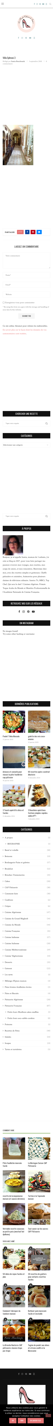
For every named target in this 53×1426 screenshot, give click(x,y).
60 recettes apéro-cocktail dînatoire (39, 773)
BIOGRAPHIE (28, 843)
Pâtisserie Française (27, 1005)
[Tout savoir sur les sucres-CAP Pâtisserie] (39, 1214)
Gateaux (27, 968)
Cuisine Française (27, 931)
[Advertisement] (26, 94)
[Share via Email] (39, 232)
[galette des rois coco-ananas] (39, 722)
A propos (27, 837)
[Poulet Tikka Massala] (14, 722)
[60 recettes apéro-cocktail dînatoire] (39, 757)
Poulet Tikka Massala (11, 736)
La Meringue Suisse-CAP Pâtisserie (37, 1164)
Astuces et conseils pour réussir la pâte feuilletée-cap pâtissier (13, 774)
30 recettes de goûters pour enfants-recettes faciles (37, 1277)
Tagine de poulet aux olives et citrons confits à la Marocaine (38, 1348)
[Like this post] (21, 232)
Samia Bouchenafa (18, 61)
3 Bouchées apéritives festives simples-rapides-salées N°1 (38, 813)
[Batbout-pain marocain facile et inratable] (39, 1296)
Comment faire (27, 893)
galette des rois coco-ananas (36, 738)
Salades (27, 1037)
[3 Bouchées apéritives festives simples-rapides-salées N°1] (39, 795)
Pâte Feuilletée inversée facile (12, 1164)
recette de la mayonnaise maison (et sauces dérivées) (14, 1197)
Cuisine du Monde (27, 924)
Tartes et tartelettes (27, 1049)
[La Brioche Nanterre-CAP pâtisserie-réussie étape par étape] (14, 1330)
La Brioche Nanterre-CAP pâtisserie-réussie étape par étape (12, 1348)
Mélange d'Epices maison (27, 981)
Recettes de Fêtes (27, 1030)
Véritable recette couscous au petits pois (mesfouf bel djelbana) (13, 1231)
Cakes (27, 881)
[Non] (48, 1415)
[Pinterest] (40, 4)
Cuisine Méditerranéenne (27, 949)
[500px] (46, 4)
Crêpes (27, 906)
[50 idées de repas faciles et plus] (14, 1259)
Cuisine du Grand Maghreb (27, 918)
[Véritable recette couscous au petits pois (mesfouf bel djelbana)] (14, 1214)
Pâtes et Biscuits (27, 993)
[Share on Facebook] (27, 232)
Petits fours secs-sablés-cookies (28, 1018)
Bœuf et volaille (27, 850)
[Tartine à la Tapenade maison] (39, 1181)
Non (22, 1420)
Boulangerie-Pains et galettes (27, 862)
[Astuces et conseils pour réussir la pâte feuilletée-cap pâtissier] (14, 757)
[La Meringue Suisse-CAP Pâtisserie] (39, 1148)
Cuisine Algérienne (27, 912)
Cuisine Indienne (27, 937)
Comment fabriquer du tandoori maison (11, 1312)
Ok (13, 1420)
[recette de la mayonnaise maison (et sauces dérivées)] (14, 1181)
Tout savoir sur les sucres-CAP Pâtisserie (38, 1230)
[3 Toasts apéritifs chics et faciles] (14, 795)
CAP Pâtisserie (27, 887)
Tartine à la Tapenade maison (36, 1197)
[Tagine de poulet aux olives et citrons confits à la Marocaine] (39, 1330)
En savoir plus (35, 1420)
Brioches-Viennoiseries (27, 875)
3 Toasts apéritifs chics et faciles (13, 811)
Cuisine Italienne (27, 943)
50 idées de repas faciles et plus (14, 1275)
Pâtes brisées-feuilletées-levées (27, 987)
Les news (27, 974)
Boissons (27, 856)
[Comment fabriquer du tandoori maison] (14, 1296)
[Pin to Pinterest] (33, 232)
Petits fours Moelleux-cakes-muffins (28, 1012)
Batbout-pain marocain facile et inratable (37, 1312)
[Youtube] (43, 4)
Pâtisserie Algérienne (27, 999)
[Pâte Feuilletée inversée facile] (14, 1148)
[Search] (50, 4)
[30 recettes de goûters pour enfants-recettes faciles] (39, 1259)
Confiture (27, 900)
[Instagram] (37, 4)
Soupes (27, 1043)
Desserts (27, 962)
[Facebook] (34, 4)
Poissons (27, 1024)
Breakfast (27, 868)
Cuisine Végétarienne (27, 956)
